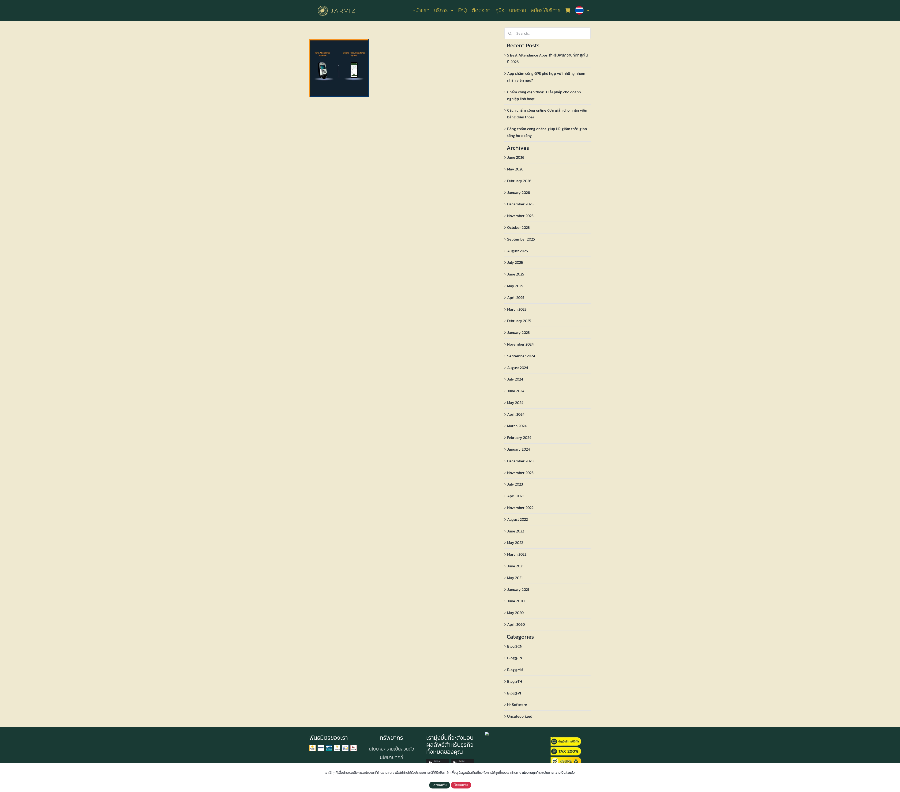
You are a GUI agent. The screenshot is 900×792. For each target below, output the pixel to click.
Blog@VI (514, 693)
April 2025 (515, 297)
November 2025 (520, 216)
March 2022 (516, 554)
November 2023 (520, 472)
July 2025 (515, 262)
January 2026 (518, 192)
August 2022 (517, 519)
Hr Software (517, 704)
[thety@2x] (329, 746)
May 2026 (515, 169)
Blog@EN (514, 658)
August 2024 (517, 367)
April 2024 (516, 414)
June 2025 (515, 274)
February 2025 (519, 321)
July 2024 (515, 379)
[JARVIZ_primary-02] (336, 5)
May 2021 (514, 578)
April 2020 (516, 624)
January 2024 (518, 449)
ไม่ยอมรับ (461, 785)
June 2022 (515, 531)
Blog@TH (514, 681)
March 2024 (517, 426)
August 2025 (517, 251)
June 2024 (515, 391)
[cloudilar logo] (345, 746)
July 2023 (515, 484)
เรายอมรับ (439, 785)
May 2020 (515, 612)
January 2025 (518, 332)
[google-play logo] (437, 760)
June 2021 (515, 566)
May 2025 (515, 286)
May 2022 (515, 542)
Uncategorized (519, 716)
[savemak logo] (337, 746)
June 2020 (516, 601)
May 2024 (515, 402)
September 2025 (521, 239)
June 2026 (515, 157)
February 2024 (519, 437)
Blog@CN (514, 646)
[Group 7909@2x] (312, 746)
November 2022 (520, 507)
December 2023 (520, 461)
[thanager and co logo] (321, 746)
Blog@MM (515, 669)
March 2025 (516, 309)
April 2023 (515, 496)
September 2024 (521, 356)
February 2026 (519, 181)
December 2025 (520, 204)
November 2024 (520, 344)
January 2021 (518, 589)
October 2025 (518, 227)
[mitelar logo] (353, 746)
